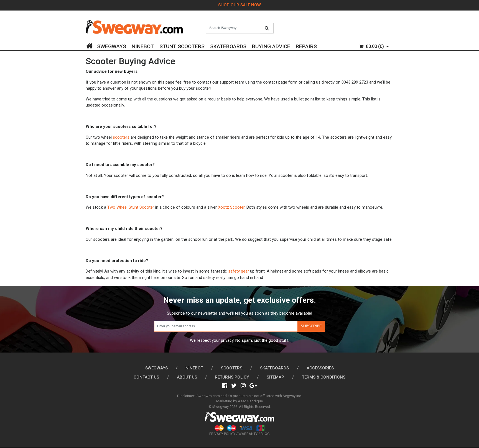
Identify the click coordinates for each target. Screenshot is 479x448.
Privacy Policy (222, 434)
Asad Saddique (250, 401)
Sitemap (275, 377)
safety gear (238, 271)
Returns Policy (232, 377)
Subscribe (311, 326)
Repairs (306, 45)
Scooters (231, 368)
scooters (121, 137)
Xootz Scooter (231, 207)
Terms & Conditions (323, 377)
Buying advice (271, 45)
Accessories (320, 368)
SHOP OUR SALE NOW (239, 4)
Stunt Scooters (182, 45)
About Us (187, 377)
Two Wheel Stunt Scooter (130, 207)
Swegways (111, 45)
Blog (265, 434)
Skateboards (228, 45)
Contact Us (146, 377)
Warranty (248, 434)
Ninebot (143, 45)
